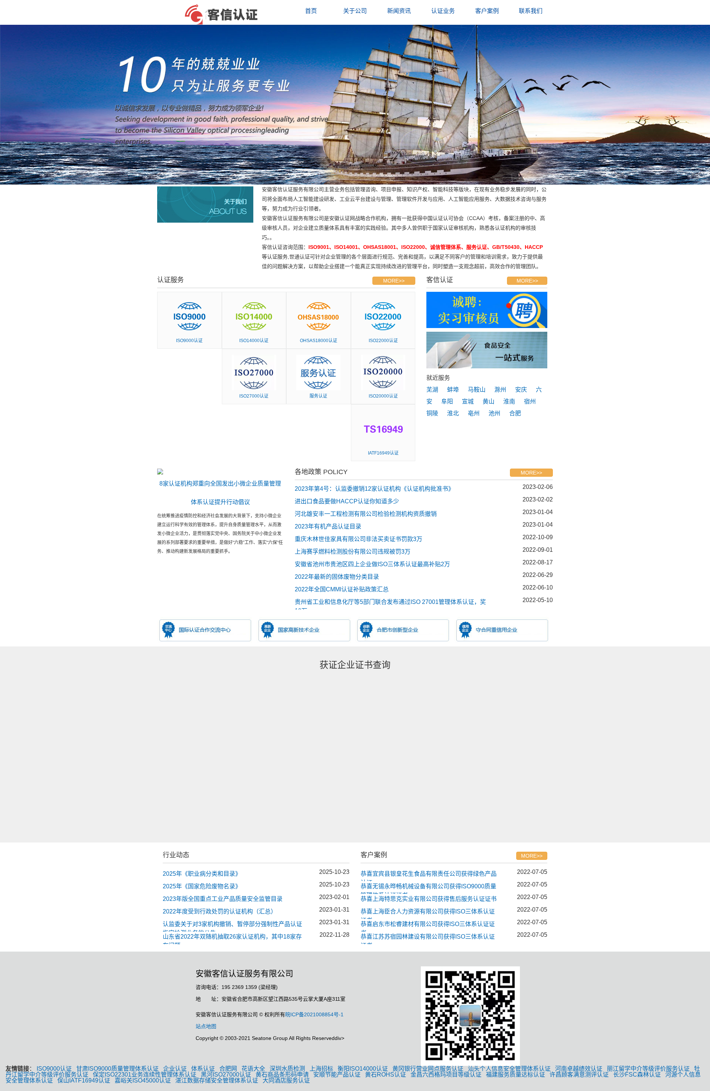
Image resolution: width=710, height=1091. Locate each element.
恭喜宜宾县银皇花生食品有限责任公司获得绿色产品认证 (429, 876)
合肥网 (228, 1068)
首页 (311, 11)
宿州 (530, 401)
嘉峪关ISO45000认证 (143, 1080)
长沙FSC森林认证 (637, 1074)
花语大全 (253, 1068)
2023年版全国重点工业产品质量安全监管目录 (223, 899)
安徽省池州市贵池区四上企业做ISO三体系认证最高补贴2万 (372, 564)
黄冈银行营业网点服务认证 (427, 1068)
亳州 (474, 413)
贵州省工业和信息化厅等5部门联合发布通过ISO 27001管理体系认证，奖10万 (390, 604)
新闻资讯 (399, 11)
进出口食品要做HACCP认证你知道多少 (347, 501)
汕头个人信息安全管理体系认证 (509, 1068)
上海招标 (321, 1068)
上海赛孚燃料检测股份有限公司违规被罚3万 (352, 551)
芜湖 (432, 389)
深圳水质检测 (287, 1068)
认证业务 (443, 11)
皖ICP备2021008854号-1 (314, 1014)
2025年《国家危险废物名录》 (202, 886)
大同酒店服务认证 (286, 1080)
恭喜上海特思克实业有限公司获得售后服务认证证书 (429, 899)
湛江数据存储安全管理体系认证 (216, 1080)
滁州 (500, 389)
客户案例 (487, 11)
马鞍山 (477, 389)
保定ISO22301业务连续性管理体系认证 (144, 1074)
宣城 (468, 401)
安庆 (521, 389)
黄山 (488, 401)
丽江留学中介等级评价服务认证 (648, 1068)
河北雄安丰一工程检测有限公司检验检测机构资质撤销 (366, 514)
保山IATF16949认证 (83, 1080)
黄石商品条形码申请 (282, 1074)
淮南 (509, 401)
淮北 (453, 413)
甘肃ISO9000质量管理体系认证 (117, 1068)
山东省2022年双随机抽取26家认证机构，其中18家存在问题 (232, 938)
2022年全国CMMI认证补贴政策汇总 (342, 589)
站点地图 (206, 1026)
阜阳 (447, 401)
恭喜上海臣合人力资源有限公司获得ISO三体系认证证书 (428, 913)
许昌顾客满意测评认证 (579, 1074)
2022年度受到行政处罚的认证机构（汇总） (220, 911)
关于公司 (355, 11)
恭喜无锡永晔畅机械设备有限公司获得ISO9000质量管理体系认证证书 (428, 888)
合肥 (515, 413)
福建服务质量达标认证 (515, 1074)
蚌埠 (453, 389)
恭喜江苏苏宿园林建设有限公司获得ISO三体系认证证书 (428, 938)
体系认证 (203, 1068)
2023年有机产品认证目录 (328, 526)
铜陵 (432, 413)
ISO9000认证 (54, 1068)
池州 (494, 413)
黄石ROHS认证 (385, 1074)
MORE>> (394, 281)
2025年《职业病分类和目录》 (202, 874)
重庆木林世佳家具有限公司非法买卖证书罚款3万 (358, 539)
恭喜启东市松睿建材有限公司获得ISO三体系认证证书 (428, 926)
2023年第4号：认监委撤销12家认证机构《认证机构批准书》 (374, 489)
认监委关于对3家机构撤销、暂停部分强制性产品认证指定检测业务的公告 (232, 926)
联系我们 (530, 11)
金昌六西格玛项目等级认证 (445, 1074)
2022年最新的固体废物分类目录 (337, 577)
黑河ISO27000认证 (226, 1074)
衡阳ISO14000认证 (363, 1068)
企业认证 (175, 1068)
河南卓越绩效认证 (578, 1068)
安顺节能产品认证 (337, 1074)
